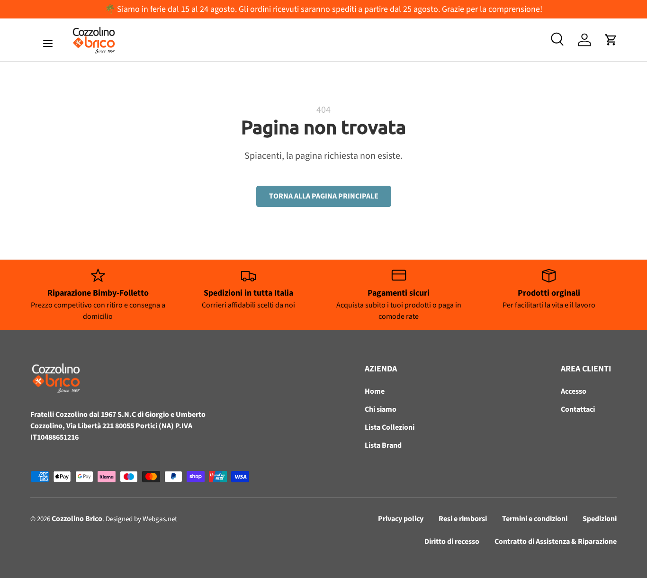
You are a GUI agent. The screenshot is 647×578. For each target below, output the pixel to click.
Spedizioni (600, 519)
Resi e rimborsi (463, 519)
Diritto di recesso (451, 541)
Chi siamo (380, 409)
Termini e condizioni (534, 519)
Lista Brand (383, 445)
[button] (611, 39)
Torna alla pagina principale (323, 196)
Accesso (573, 391)
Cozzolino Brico (77, 519)
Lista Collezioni (389, 427)
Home (375, 391)
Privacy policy (400, 519)
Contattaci (578, 409)
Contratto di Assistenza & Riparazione (555, 541)
